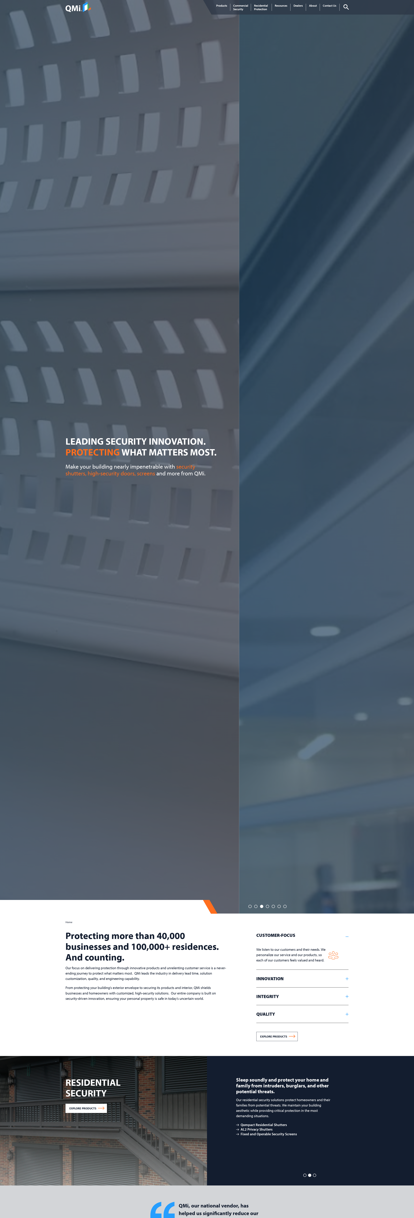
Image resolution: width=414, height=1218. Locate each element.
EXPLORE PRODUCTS (273, 1036)
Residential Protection (261, 7)
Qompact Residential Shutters (53, 1125)
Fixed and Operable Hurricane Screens (369, 1118)
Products (221, 5)
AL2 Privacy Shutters (45, 1129)
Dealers (298, 5)
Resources (281, 5)
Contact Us (329, 5)
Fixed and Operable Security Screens (58, 1134)
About (313, 5)
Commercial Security (240, 7)
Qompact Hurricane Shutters (362, 1114)
